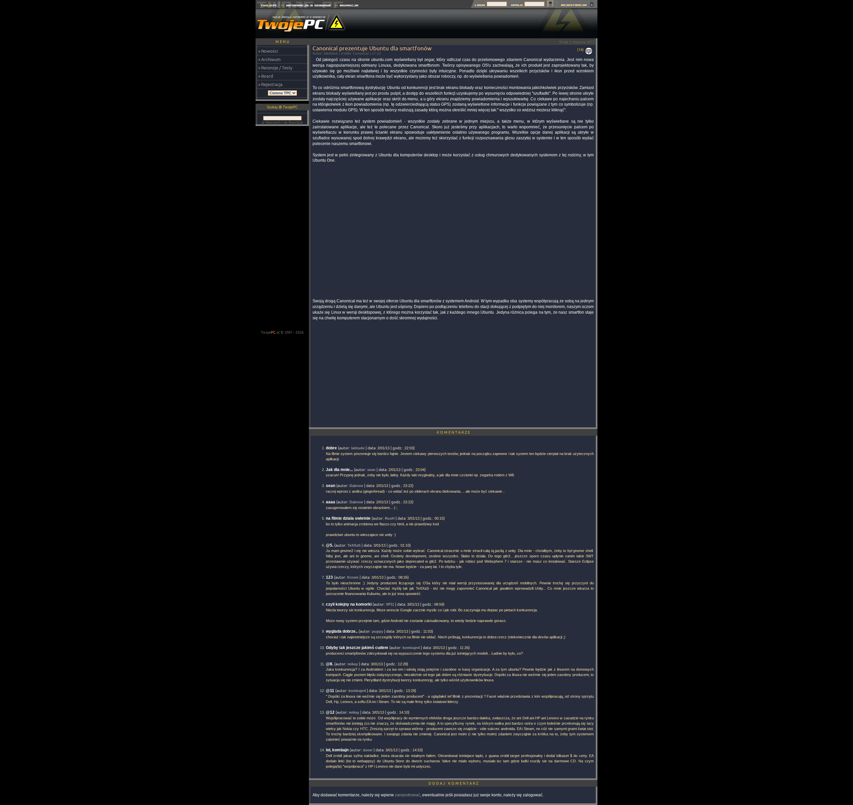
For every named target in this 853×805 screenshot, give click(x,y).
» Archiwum (269, 59)
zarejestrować (407, 795)
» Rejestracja (270, 84)
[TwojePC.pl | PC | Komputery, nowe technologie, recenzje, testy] (267, 6)
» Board (265, 76)
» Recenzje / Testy (275, 67)
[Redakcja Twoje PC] (347, 6)
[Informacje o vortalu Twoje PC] (306, 6)
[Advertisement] (476, 23)
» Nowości (268, 51)
